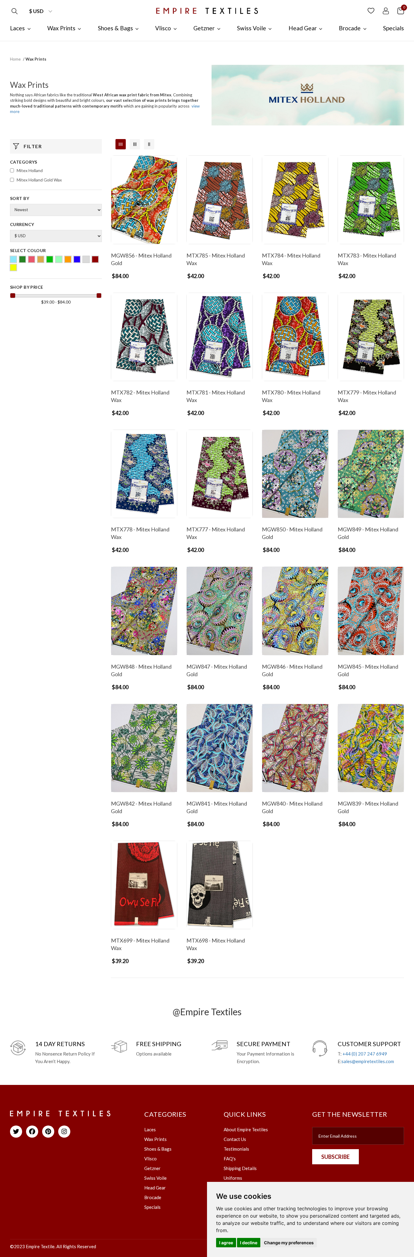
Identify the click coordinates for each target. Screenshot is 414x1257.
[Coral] (31, 259)
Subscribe (335, 1156)
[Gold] (41, 259)
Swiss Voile (155, 1178)
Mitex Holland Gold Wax (39, 179)
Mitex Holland (30, 170)
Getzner (152, 1168)
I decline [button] (248, 1242)
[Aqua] (13, 259)
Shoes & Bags (158, 1149)
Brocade (152, 1197)
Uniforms (233, 1178)
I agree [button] (226, 1242)
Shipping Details (240, 1168)
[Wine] (95, 259)
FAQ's (230, 1158)
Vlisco (150, 1158)
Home (15, 59)
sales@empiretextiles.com (368, 1061)
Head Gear (155, 1187)
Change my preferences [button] (289, 1242)
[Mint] (59, 259)
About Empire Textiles (246, 1129)
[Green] (50, 259)
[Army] (22, 259)
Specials (152, 1207)
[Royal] (77, 259)
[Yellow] (13, 267)
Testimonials (236, 1149)
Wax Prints (155, 1139)
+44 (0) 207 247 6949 (364, 1053)
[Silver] (86, 259)
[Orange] (68, 259)
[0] (400, 10)
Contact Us (235, 1139)
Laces (150, 1129)
